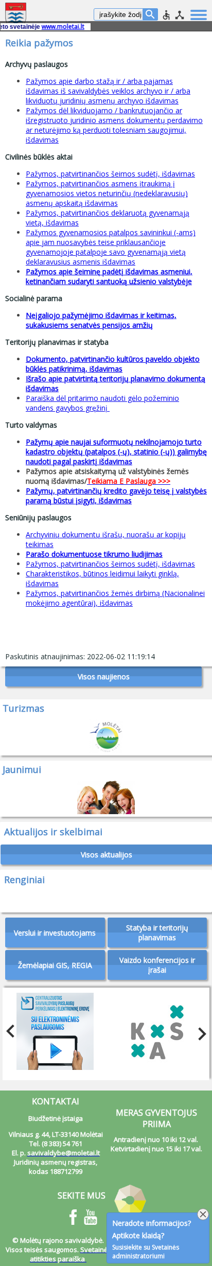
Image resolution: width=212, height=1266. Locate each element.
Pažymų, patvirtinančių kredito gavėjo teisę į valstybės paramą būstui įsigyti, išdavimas (116, 495)
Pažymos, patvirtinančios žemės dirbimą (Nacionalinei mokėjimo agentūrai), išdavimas (115, 598)
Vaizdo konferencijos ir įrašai (157, 965)
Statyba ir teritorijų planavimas (157, 932)
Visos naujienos (104, 676)
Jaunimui (22, 769)
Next (199, 1031)
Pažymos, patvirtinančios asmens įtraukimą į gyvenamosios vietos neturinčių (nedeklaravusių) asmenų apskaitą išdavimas (107, 193)
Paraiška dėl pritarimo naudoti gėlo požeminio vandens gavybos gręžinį (102, 403)
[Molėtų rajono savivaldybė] (16, 15)
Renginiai (24, 879)
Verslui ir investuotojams (55, 933)
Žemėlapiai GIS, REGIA (55, 965)
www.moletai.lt (53, 26)
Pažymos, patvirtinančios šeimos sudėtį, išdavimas (110, 174)
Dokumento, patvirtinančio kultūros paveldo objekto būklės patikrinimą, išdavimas (113, 364)
